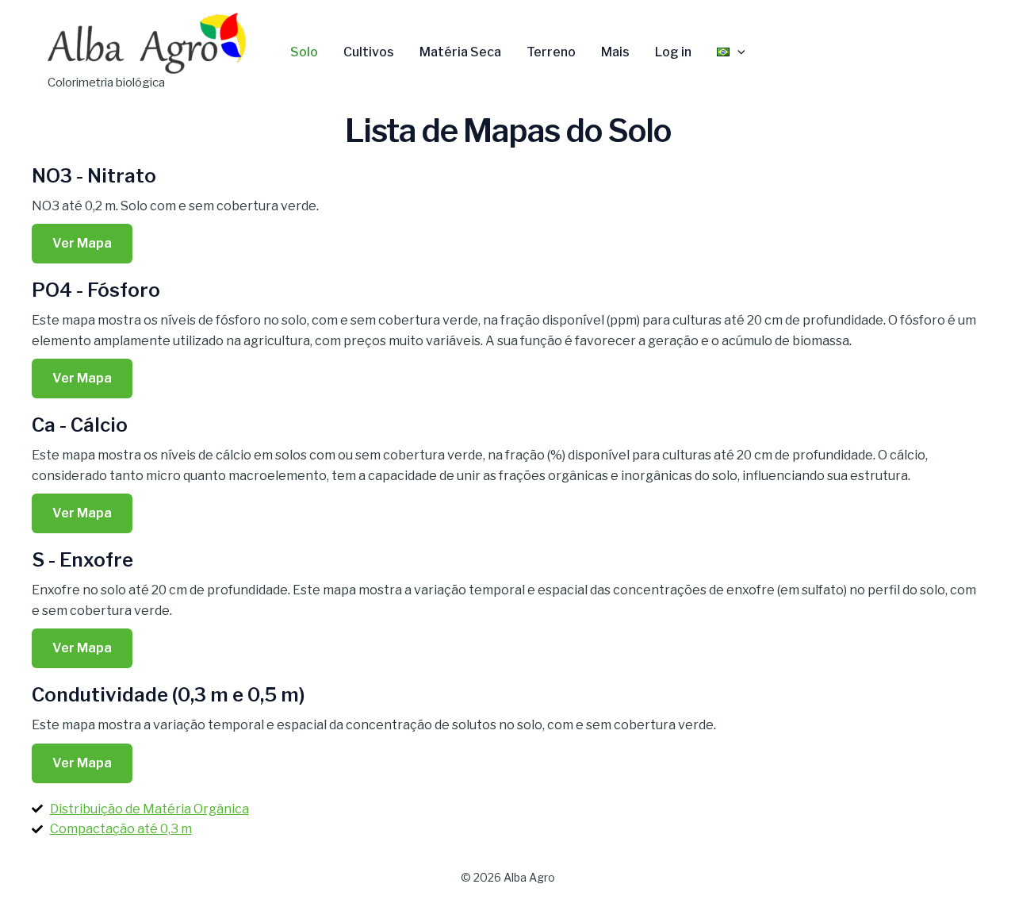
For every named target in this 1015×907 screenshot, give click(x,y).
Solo (304, 52)
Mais (615, 52)
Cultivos (368, 52)
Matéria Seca (460, 52)
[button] (737, 52)
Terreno (551, 52)
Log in (673, 52)
